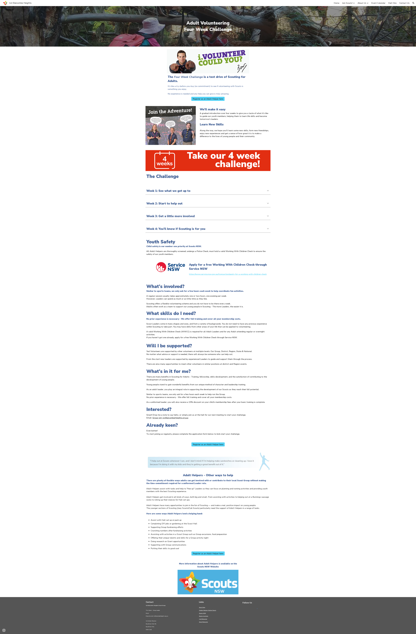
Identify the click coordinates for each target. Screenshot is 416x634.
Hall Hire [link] (392, 3)
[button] (413, 3)
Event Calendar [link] (378, 3)
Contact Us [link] (404, 3)
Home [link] (336, 3)
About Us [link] (362, 3)
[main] (208, 26)
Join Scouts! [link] (347, 3)
